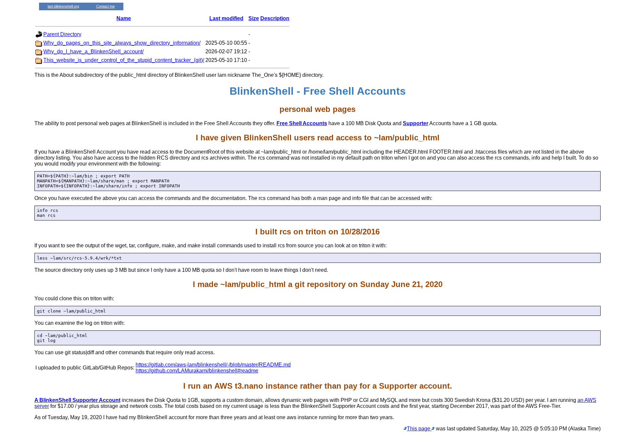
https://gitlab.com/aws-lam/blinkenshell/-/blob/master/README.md (213, 364)
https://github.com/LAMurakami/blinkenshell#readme (197, 370)
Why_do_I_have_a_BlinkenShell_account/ (93, 51)
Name (123, 18)
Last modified (226, 18)
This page (419, 428)
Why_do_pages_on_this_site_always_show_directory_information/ (121, 43)
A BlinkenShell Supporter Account (77, 400)
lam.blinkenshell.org (63, 6)
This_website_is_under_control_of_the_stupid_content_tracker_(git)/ (123, 60)
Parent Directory (62, 34)
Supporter (415, 123)
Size (253, 18)
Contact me (105, 6)
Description (274, 18)
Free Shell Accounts (301, 123)
